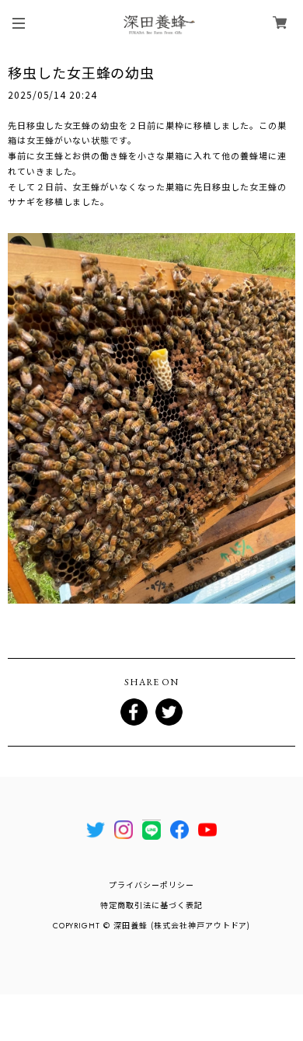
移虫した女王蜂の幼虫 (81, 72)
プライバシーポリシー (151, 885)
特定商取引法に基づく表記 (151, 905)
